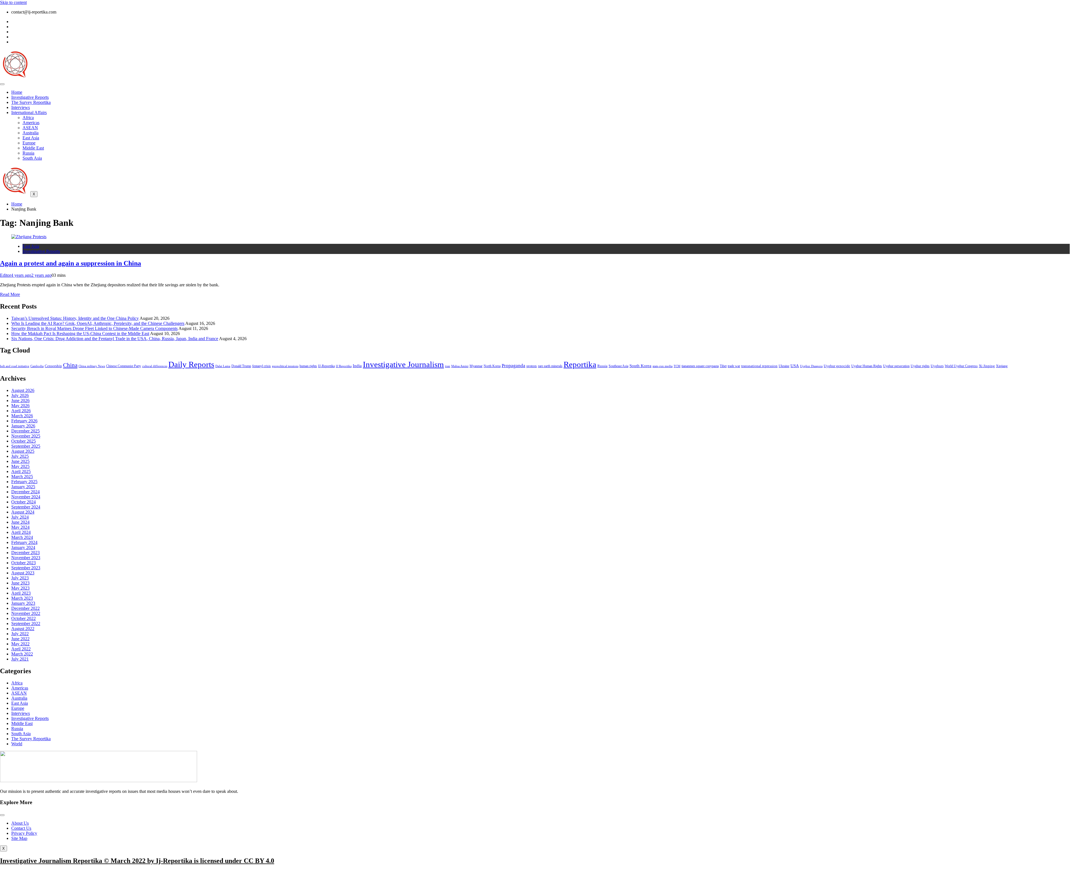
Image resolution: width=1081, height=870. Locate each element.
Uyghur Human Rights (866, 366)
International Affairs (29, 112)
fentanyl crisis (261, 366)
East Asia (31, 137)
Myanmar (476, 366)
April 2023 (21, 593)
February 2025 (24, 481)
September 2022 (25, 623)
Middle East (33, 148)
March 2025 (22, 476)
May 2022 (20, 643)
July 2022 (20, 633)
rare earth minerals (550, 366)
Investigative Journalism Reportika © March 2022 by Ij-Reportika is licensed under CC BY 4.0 (137, 860)
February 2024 (24, 542)
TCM (677, 366)
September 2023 (25, 567)
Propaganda (513, 365)
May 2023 (20, 588)
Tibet (723, 366)
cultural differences (154, 366)
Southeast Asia (618, 366)
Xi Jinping (987, 366)
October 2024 (23, 501)
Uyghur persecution (896, 366)
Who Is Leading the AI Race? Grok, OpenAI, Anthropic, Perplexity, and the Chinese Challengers (97, 323)
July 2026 (20, 395)
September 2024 (25, 507)
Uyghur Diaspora (811, 366)
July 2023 (20, 577)
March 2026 (22, 415)
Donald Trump (241, 366)
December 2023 (25, 552)
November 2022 (25, 613)
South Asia (32, 158)
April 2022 (21, 648)
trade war (734, 366)
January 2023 (23, 603)
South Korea (640, 365)
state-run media (663, 366)
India (357, 365)
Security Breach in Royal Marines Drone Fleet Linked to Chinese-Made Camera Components (94, 328)
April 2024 (21, 532)
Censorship (53, 366)
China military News (92, 366)
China (70, 365)
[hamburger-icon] (2, 84)
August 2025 (22, 451)
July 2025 (20, 456)
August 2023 (22, 572)
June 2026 (20, 400)
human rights (308, 366)
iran (447, 366)
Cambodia (37, 366)
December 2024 (25, 491)
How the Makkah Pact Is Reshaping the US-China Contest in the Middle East (80, 333)
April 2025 (21, 471)
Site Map (19, 838)
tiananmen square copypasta (700, 366)
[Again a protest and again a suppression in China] (28, 236)
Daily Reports (191, 364)
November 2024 (25, 496)
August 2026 (22, 390)
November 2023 (25, 557)
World (16, 743)
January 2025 (23, 486)
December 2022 (25, 608)
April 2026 (21, 410)
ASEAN (30, 127)
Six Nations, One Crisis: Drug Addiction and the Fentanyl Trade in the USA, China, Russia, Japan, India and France (114, 338)
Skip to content (13, 2)
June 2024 (20, 522)
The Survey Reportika (31, 102)
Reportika (580, 364)
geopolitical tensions (285, 366)
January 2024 (23, 547)
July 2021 (20, 659)
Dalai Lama (222, 366)
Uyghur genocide (837, 366)
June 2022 (20, 638)
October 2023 (23, 562)
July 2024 (20, 517)
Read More (10, 294)
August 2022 (22, 628)
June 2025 (20, 461)
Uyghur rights (920, 366)
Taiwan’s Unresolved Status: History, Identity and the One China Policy (75, 318)
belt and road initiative (14, 366)
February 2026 (24, 420)
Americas (31, 122)
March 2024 (22, 537)
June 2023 (20, 583)
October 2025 (23, 441)
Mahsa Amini (459, 366)
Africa (28, 117)
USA (794, 365)
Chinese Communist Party (123, 366)
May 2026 (20, 405)
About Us (20, 823)
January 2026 (23, 425)
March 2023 (22, 598)
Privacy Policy (24, 833)
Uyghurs (937, 366)
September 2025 (25, 446)
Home (16, 92)
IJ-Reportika (326, 366)
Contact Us (21, 828)
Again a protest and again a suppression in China (70, 263)
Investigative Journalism (403, 364)
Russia (28, 153)
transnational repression (759, 366)
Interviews (20, 107)
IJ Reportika (344, 366)
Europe (29, 142)
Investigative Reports (30, 97)
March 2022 (22, 654)
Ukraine (784, 366)
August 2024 (22, 512)
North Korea (492, 366)
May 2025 (20, 466)
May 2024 (20, 527)
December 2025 (25, 431)
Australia (31, 132)
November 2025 (25, 436)
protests (531, 366)
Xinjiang (1002, 366)
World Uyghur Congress (961, 366)
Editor (5, 275)
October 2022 (23, 618)
